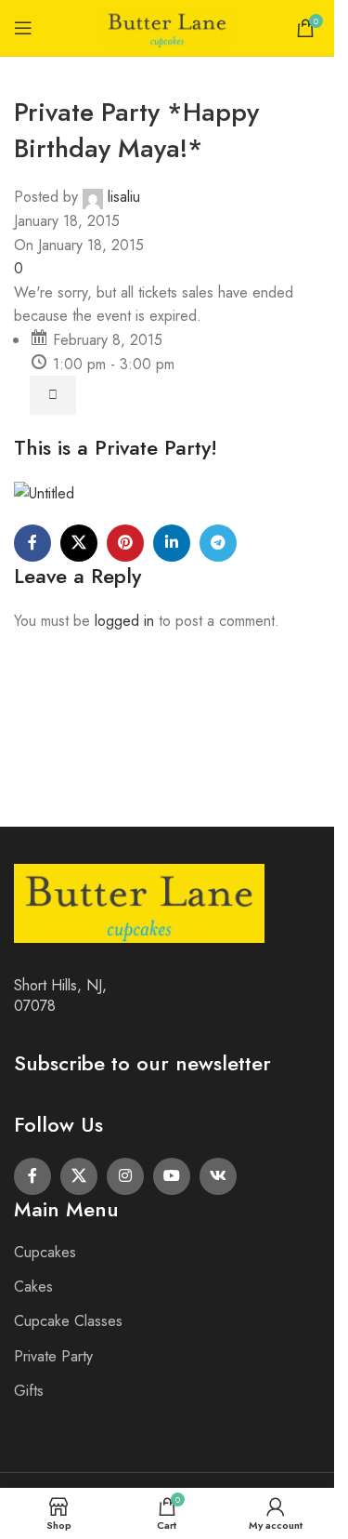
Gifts (29, 1390)
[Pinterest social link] (125, 543)
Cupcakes (45, 1252)
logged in (124, 620)
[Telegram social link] (218, 543)
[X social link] (78, 543)
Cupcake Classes (68, 1321)
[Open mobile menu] (23, 27)
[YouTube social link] (171, 1176)
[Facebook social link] (32, 543)
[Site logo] (167, 26)
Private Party (53, 1356)
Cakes (33, 1286)
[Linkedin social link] (171, 543)
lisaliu (124, 196)
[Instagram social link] (125, 1176)
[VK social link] (218, 1176)
